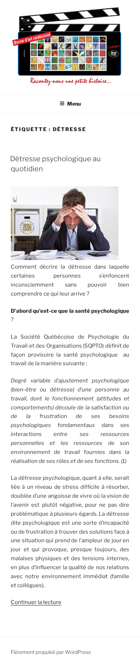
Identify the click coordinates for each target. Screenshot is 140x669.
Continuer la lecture (36, 602)
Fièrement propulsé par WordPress (51, 652)
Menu (74, 104)
